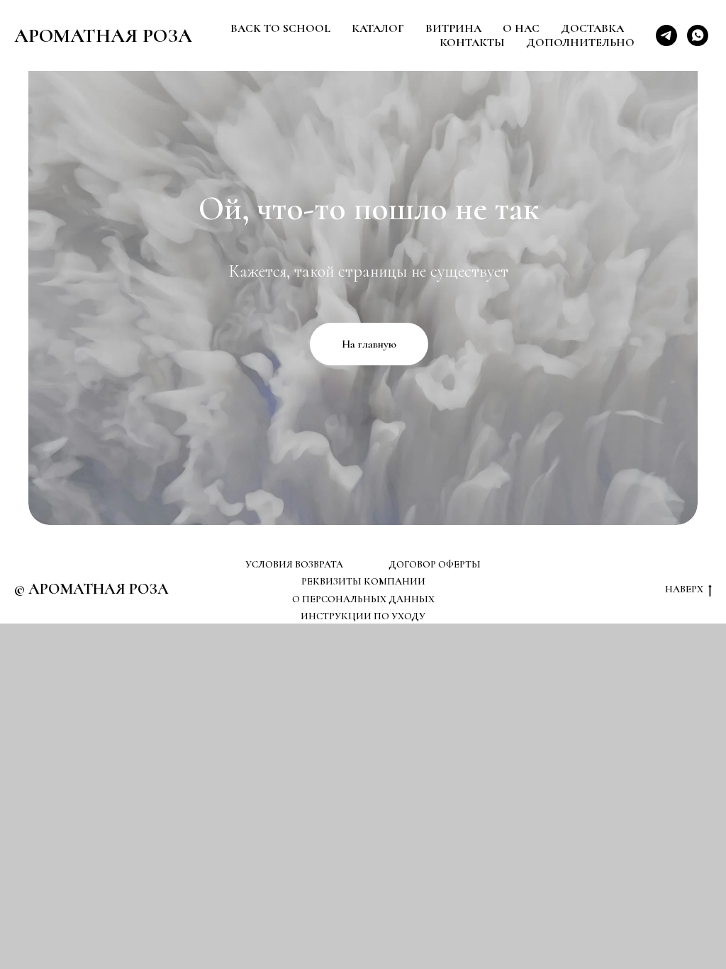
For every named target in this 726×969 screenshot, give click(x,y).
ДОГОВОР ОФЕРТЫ (435, 564)
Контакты (472, 42)
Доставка (592, 28)
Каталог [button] (378, 28)
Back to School (280, 28)
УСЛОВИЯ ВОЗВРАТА (294, 564)
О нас (521, 28)
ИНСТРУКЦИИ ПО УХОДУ (363, 616)
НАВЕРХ (684, 589)
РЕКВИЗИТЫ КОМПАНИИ (363, 581)
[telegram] (666, 35)
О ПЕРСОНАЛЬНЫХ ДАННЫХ (363, 599)
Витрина (453, 28)
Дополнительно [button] (580, 42)
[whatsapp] (697, 35)
